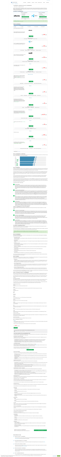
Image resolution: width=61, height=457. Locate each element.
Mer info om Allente (30, 349)
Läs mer (17, 159)
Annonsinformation (48, 0)
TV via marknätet (36, 26)
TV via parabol (29, 26)
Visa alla (15, 26)
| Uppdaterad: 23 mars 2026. (21, 6)
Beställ (31, 36)
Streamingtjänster (43, 26)
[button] (30, 436)
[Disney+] (30, 85)
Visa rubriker (19, 151)
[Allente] (15, 320)
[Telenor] (30, 41)
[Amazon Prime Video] (30, 74)
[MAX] (30, 140)
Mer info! (16, 327)
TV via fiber (22, 26)
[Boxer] (30, 63)
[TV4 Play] (30, 97)
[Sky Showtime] (30, 109)
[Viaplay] (30, 120)
